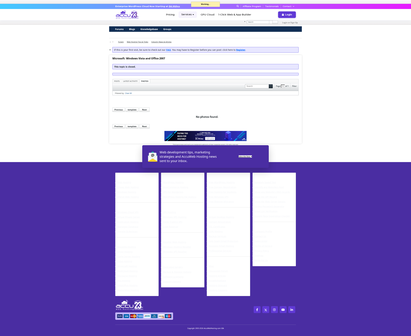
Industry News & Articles (161, 42)
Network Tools (264, 175)
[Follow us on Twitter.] (265, 309)
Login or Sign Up (290, 22)
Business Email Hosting (221, 245)
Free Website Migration (221, 201)
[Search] (275, 22)
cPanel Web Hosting (128, 196)
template (132, 109)
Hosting (121, 175)
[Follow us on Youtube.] (283, 309)
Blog (211, 266)
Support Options (172, 281)
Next (144, 109)
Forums (119, 29)
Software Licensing (173, 276)
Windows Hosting (126, 192)
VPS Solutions (172, 205)
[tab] (116, 81)
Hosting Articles (217, 275)
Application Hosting (128, 221)
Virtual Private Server (128, 217)
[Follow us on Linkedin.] (291, 309)
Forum (121, 42)
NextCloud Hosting (127, 270)
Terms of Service (263, 245)
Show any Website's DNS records (272, 192)
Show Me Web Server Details (270, 201)
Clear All (128, 93)
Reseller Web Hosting (174, 242)
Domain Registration (220, 221)
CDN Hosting (216, 231)
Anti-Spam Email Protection (223, 241)
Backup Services (217, 236)
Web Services (217, 209)
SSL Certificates (217, 226)
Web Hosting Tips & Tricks (137, 42)
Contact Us (260, 236)
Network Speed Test (265, 182)
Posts (117, 81)
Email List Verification (266, 211)
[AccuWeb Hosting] (127, 14)
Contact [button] (287, 6)
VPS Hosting (169, 212)
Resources (215, 258)
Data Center (261, 241)
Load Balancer (170, 226)
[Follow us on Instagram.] (274, 309)
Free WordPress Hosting (222, 182)
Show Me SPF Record (266, 196)
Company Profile (263, 231)
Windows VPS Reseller (175, 251)
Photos (144, 81)
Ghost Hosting (125, 251)
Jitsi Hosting (123, 280)
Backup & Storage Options (177, 271)
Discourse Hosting (127, 275)
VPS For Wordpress (173, 192)
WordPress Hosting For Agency (179, 196)
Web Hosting (124, 182)
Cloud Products (127, 205)
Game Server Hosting (128, 256)
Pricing (170, 14)
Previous (118, 109)
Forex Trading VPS (172, 221)
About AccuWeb (265, 224)
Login (288, 14)
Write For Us (261, 260)
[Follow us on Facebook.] (257, 309)
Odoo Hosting (124, 261)
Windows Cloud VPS (128, 212)
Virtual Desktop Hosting (221, 217)
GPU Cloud (207, 14)
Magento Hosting (126, 246)
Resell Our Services (176, 234)
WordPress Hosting (176, 175)
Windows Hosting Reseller (177, 246)
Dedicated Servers (175, 259)
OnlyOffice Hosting (127, 285)
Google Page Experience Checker (272, 216)
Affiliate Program (252, 6)
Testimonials (272, 6)
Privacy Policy (262, 250)
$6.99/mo (174, 6)
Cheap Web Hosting (128, 187)
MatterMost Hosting (128, 290)
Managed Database (127, 226)
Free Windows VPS (218, 196)
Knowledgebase (149, 29)
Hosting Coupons (218, 290)
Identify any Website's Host (269, 187)
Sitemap (259, 255)
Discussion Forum (218, 270)
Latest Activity (130, 81)
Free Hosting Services (224, 175)
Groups (167, 29)
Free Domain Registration (222, 187)
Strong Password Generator (269, 206)
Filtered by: (119, 93)
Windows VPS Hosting (174, 217)
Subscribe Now (244, 156)
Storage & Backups (127, 231)
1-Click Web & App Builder (234, 14)
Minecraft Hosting (127, 266)
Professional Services (220, 250)
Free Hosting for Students (222, 192)
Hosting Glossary (218, 285)
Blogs (132, 29)
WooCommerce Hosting (175, 187)
